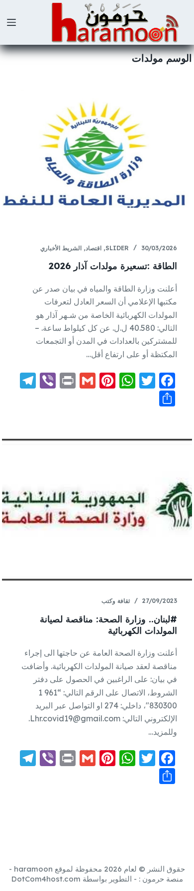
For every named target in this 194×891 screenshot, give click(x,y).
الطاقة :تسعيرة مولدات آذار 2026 (113, 266)
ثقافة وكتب (115, 600)
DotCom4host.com (46, 879)
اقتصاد (93, 248)
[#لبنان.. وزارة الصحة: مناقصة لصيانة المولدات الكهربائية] (97, 509)
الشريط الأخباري (61, 248)
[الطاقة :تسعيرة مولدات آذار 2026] (97, 157)
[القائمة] (11, 22)
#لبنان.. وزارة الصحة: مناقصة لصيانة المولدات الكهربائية (108, 624)
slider (117, 248)
